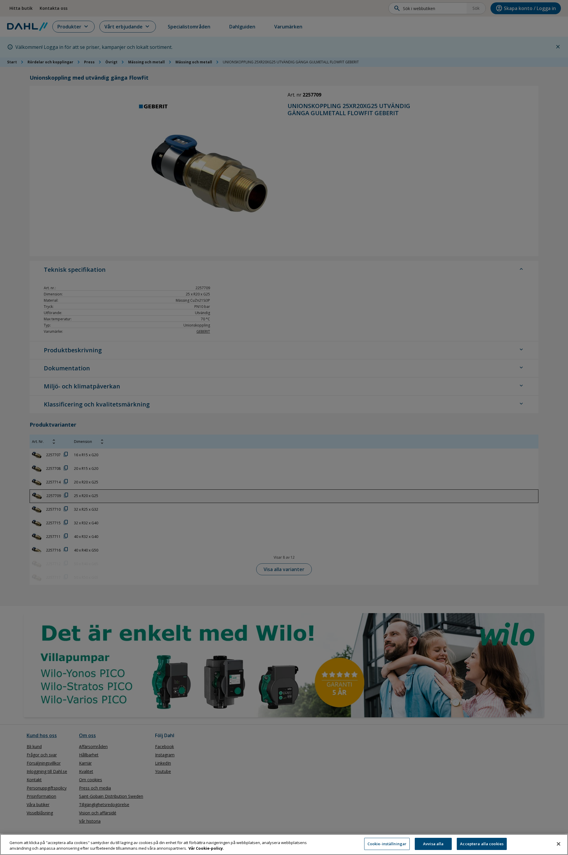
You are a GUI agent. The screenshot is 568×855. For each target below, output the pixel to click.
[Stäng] (558, 843)
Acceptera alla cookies (482, 843)
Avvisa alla (433, 843)
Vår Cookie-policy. (206, 848)
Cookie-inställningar (387, 843)
